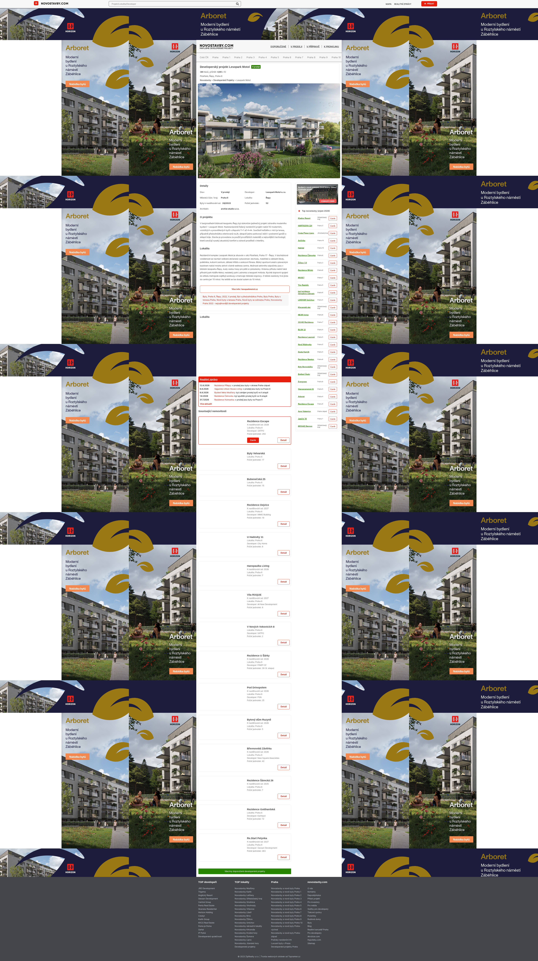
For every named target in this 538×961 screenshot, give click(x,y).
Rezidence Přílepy (222, 406)
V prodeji (296, 46)
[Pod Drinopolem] (223, 933)
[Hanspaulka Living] (223, 711)
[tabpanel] (269, 153)
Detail (283, 503)
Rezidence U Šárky (258, 846)
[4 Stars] (249, 91)
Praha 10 (336, 57)
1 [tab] (265, 196)
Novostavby (205, 104)
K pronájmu (331, 46)
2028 (266, 484)
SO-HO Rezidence (305, 410)
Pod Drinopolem (256, 922)
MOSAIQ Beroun (305, 269)
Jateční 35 (302, 373)
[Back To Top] (530, 958)
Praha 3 (250, 57)
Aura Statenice (304, 291)
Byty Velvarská (255, 516)
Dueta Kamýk (303, 351)
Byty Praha (269, 317)
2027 (266, 631)
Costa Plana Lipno (306, 254)
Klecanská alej (304, 299)
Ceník (332, 239)
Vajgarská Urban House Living (228, 410)
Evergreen (302, 306)
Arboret (301, 418)
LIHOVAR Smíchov (306, 388)
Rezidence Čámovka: (224, 417)
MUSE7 (301, 425)
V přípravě (313, 46)
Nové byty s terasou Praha (229, 321)
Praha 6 (287, 57)
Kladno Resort (304, 239)
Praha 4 (263, 57)
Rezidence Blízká (305, 395)
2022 (224, 317)
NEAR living (303, 433)
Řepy (218, 317)
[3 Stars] (235, 91)
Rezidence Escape (306, 314)
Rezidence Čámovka (307, 447)
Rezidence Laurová (306, 284)
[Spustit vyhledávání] (237, 3)
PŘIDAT (430, 3)
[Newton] (244, 880)
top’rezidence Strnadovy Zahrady (306, 358)
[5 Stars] (263, 91)
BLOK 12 (302, 381)
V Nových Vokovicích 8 (260, 811)
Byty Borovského (305, 329)
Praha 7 (299, 57)
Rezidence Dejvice (258, 628)
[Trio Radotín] (269, 65)
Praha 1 (226, 57)
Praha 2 (238, 57)
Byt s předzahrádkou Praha (249, 317)
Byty (205, 317)
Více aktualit (206, 425)
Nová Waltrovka (304, 277)
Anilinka (301, 262)
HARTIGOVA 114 (305, 247)
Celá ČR (204, 57)
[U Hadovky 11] (223, 675)
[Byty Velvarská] (223, 528)
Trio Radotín (303, 440)
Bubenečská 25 (256, 552)
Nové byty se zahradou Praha (256, 321)
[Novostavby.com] (54, 3)
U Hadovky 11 (254, 664)
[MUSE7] (317, 207)
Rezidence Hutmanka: (224, 421)
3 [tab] (272, 196)
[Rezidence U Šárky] (223, 858)
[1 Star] (207, 91)
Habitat (301, 366)
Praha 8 (311, 57)
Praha (215, 57)
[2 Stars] (221, 91)
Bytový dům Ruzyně (258, 958)
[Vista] (244, 585)
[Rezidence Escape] (223, 492)
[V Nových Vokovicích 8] (223, 822)
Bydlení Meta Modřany (224, 413)
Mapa (388, 4)
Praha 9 (323, 57)
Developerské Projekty (223, 104)
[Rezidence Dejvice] (223, 639)
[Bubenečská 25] (223, 564)
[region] (245, 368)
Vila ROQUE (254, 775)
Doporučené (278, 46)
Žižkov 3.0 (302, 336)
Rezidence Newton (306, 403)
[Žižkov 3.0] (244, 432)
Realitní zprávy (402, 4)
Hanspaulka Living (257, 699)
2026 (266, 703)
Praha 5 (275, 57)
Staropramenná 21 (306, 321)
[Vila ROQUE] (223, 786)
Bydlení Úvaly (304, 343)
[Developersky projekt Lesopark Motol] (269, 153)
